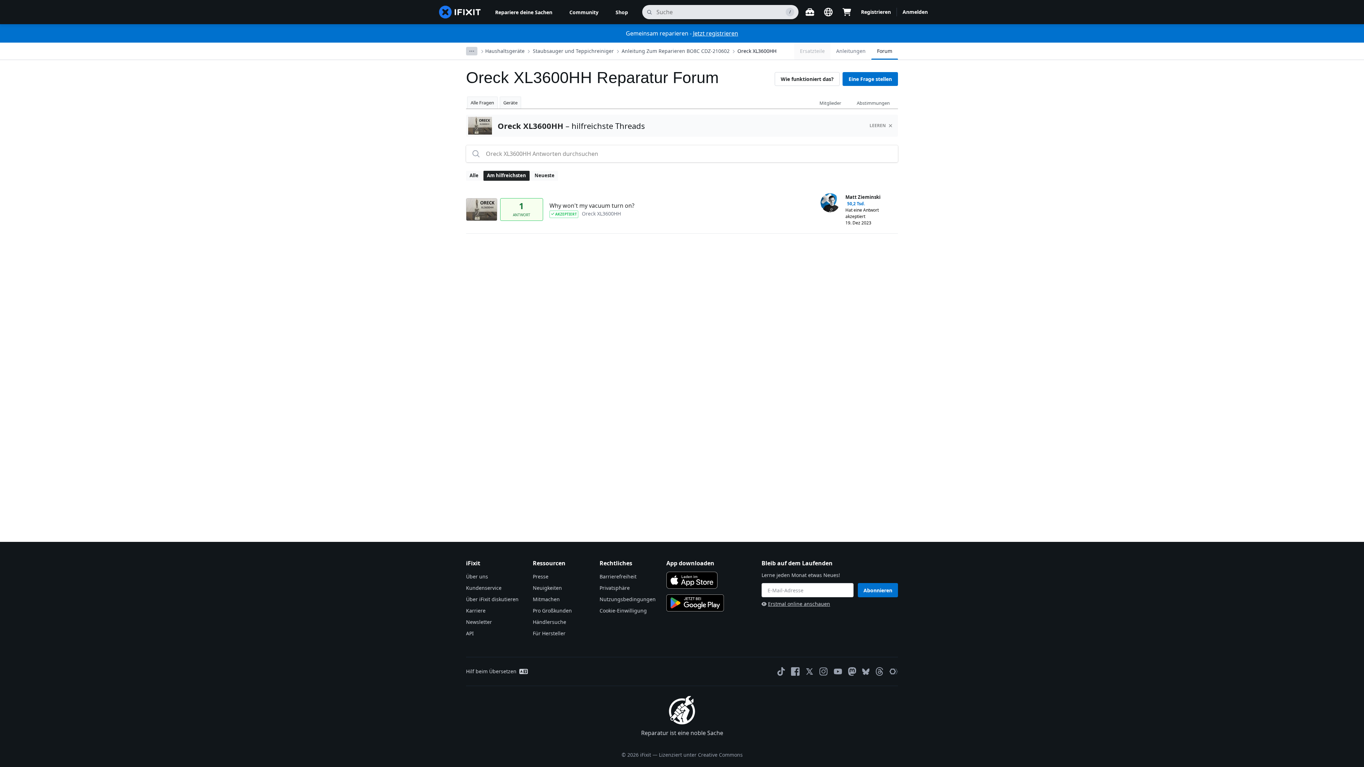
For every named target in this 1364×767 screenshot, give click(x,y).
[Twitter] (809, 671)
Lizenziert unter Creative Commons (701, 754)
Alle (474, 175)
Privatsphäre (615, 587)
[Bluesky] (866, 671)
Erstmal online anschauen (799, 603)
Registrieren (876, 12)
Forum (884, 51)
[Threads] (879, 671)
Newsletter (479, 622)
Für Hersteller (549, 633)
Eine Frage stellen (870, 79)
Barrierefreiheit (618, 576)
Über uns (477, 576)
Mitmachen (546, 599)
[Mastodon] (852, 671)
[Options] (471, 51)
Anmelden (915, 12)
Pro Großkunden (552, 610)
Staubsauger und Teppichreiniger (573, 51)
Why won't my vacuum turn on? (592, 206)
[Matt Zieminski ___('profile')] (830, 202)
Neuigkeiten (547, 587)
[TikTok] (781, 671)
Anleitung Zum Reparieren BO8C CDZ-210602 (676, 51)
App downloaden (690, 563)
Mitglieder (830, 103)
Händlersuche (549, 622)
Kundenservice (484, 587)
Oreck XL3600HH (756, 51)
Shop (622, 12)
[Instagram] (823, 671)
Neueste (544, 175)
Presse (540, 576)
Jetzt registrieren (715, 33)
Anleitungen (851, 51)
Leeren (878, 126)
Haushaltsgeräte (505, 51)
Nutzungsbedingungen (628, 599)
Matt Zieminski (863, 197)
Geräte (510, 102)
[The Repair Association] (893, 671)
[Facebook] (795, 671)
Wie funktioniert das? (807, 79)
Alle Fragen (482, 102)
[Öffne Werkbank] (810, 12)
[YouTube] (838, 671)
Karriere (476, 610)
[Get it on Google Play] (695, 602)
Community (584, 12)
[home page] (460, 12)
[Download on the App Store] (692, 580)
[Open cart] (847, 12)
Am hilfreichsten (506, 175)
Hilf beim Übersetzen (491, 671)
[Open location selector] (828, 12)
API (470, 633)
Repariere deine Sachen (523, 12)
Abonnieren (878, 590)
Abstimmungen (873, 103)
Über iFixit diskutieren (492, 599)
